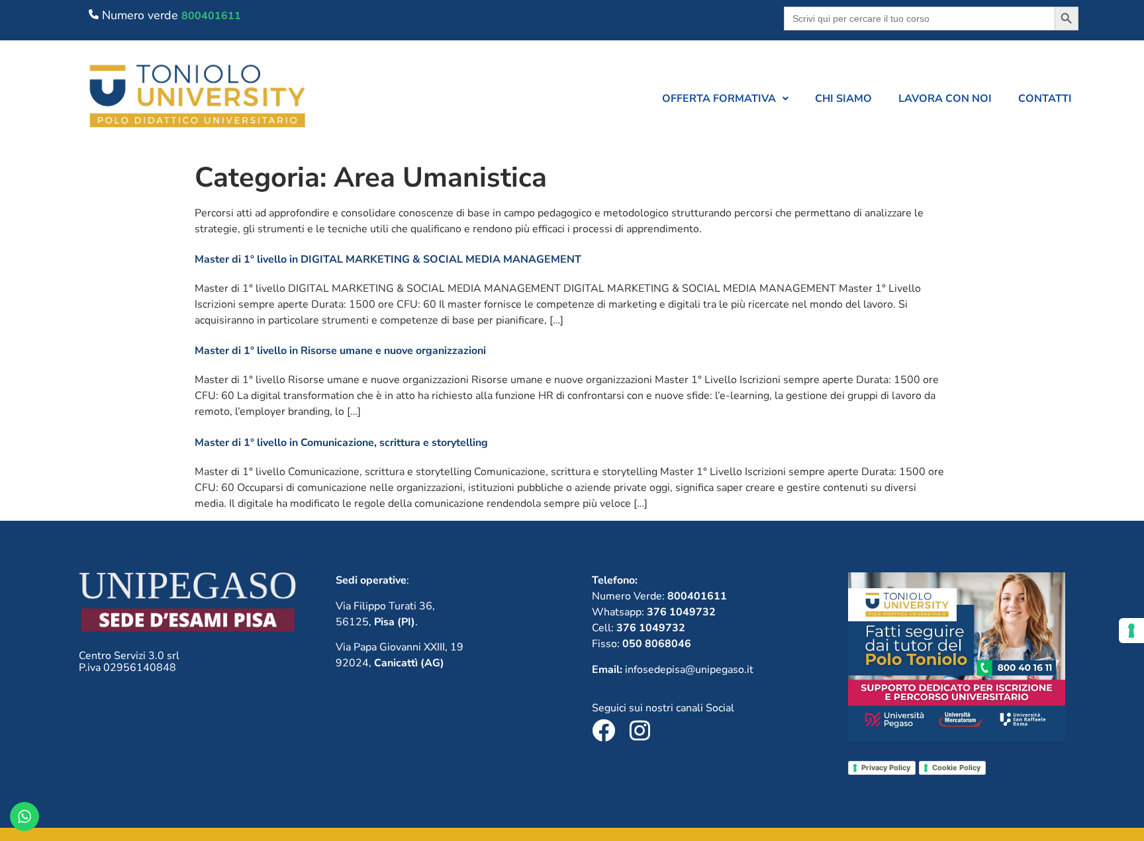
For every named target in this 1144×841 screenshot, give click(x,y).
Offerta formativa (719, 98)
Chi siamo (843, 98)
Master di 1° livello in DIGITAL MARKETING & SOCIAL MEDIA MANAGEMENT (388, 259)
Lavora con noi (945, 98)
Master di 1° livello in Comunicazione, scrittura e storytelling (341, 442)
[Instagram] (639, 730)
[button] (725, 98)
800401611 (211, 16)
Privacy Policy (885, 767)
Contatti (1045, 98)
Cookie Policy (956, 767)
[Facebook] (603, 730)
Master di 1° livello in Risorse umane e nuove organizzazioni (340, 350)
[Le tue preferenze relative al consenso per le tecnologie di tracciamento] (1131, 630)
